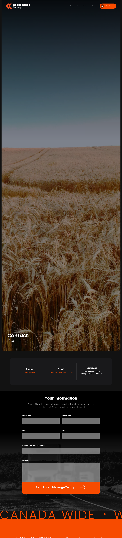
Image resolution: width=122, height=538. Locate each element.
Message (26, 484)
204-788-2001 (29, 397)
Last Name (66, 440)
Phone (25, 455)
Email (64, 455)
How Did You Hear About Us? (33, 470)
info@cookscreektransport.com (61, 397)
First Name (27, 440)
